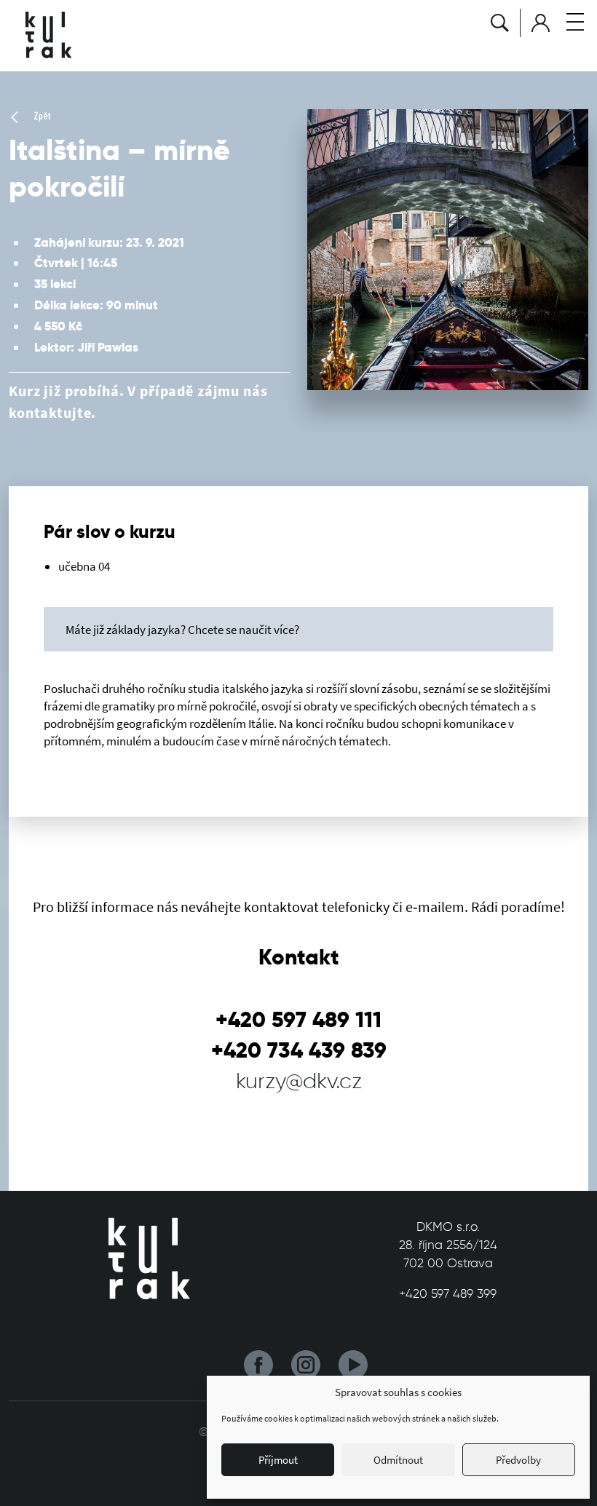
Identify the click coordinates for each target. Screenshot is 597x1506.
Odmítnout (398, 1460)
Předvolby (518, 1460)
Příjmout (278, 1460)
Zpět (41, 116)
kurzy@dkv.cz (299, 1080)
